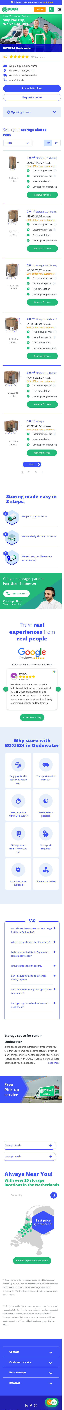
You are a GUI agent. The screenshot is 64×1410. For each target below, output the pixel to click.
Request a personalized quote (32, 1260)
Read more (53, 1062)
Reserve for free (42, 194)
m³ (56, 142)
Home (5, 16)
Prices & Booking (32, 88)
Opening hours (21, 112)
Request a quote (32, 97)
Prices (40, 9)
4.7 (23, 57)
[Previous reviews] (5, 689)
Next (31, 464)
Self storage (15, 16)
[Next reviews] (58, 689)
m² (48, 142)
